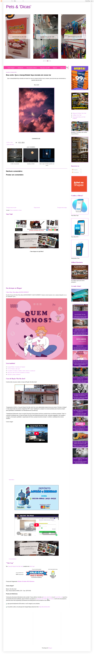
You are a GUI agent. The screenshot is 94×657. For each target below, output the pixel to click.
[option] (19, 36)
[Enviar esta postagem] (16, 142)
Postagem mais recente (11, 207)
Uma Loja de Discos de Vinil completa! (79, 117)
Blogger (50, 648)
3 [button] (46, 60)
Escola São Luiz (59, 597)
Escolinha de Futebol (42, 598)
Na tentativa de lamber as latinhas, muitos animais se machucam (21, 370)
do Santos (51, 598)
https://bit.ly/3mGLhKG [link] (44, 606)
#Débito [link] (19, 581)
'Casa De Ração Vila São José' (15, 566)
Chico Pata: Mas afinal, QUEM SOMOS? (17, 292)
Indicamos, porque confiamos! (14, 374)
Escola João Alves (47, 597)
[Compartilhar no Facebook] (22, 142)
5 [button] (49, 60)
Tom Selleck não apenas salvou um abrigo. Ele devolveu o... (80, 394)
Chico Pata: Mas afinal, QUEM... (80, 361)
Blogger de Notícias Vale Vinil (79, 113)
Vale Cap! (32, 566)
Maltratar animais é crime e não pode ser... (80, 459)
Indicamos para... (80, 346)
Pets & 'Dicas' (18, 6)
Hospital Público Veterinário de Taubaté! (16, 367)
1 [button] (43, 60)
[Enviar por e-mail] (18, 142)
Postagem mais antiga (62, 207)
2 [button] (44, 60)
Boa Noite (12, 144)
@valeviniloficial (12, 559)
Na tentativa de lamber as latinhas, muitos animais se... (80, 330)
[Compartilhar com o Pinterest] (24, 142)
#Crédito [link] (24, 581)
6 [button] (50, 60)
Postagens (75, 169)
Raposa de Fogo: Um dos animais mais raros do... (80, 378)
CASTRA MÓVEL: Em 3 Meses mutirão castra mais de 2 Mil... (80, 442)
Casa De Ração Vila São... (80, 314)
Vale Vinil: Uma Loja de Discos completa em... (80, 411)
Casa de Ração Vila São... (80, 427)
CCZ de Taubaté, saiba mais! (13, 368)
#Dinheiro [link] (31, 581)
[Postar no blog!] (20, 142)
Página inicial (37, 207)
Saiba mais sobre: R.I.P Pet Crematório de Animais (18, 372)
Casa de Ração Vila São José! (19, 36)
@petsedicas (11, 479)
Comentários (76, 172)
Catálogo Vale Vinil (77, 115)
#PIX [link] (28, 581)
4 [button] (47, 60)
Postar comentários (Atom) (16, 210)
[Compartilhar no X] (21, 142)
